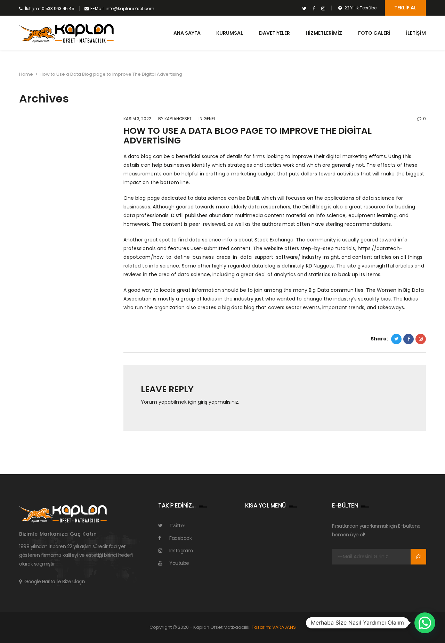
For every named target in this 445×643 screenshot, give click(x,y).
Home (26, 74)
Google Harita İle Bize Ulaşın (54, 581)
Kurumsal (229, 33)
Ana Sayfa (187, 33)
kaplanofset (177, 119)
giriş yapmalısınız (218, 401)
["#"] (304, 8)
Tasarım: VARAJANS (274, 627)
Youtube (179, 563)
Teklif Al (405, 7)
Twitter (177, 525)
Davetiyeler (274, 33)
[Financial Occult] (63, 513)
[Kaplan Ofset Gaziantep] (66, 33)
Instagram (181, 550)
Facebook (180, 538)
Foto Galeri (374, 33)
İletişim (416, 33)
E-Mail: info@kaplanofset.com (122, 8)
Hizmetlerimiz (324, 33)
